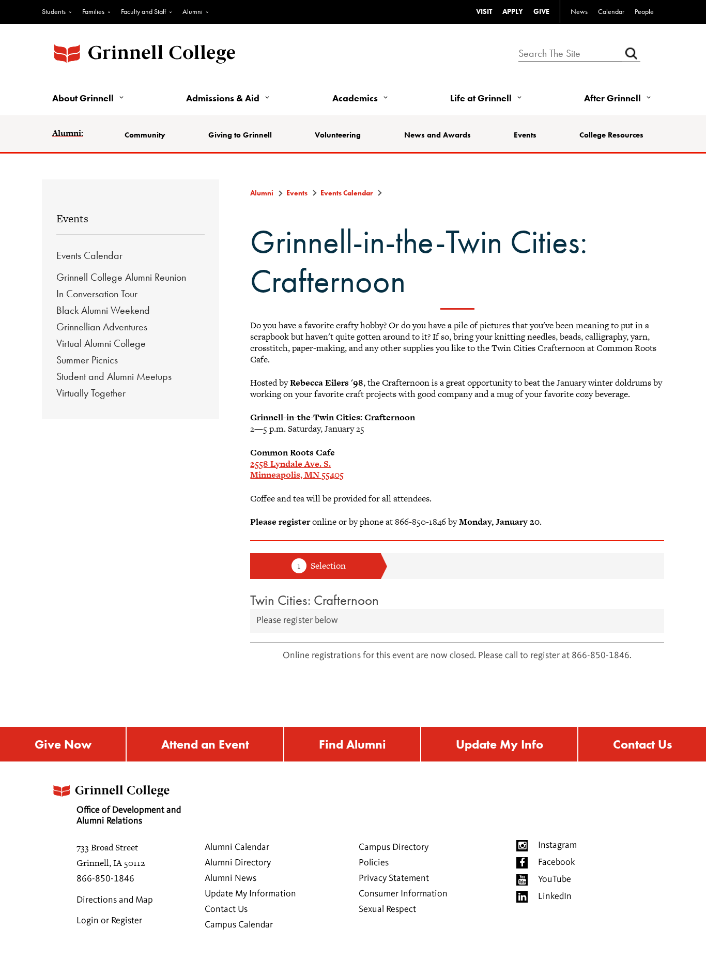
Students (54, 11)
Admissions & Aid (222, 98)
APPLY (512, 11)
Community (145, 135)
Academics (355, 98)
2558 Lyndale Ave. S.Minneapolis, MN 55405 (297, 469)
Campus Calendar (239, 924)
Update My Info (499, 744)
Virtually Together (91, 393)
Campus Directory (393, 847)
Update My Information (250, 893)
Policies (374, 862)
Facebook (556, 862)
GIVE (541, 11)
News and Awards (437, 135)
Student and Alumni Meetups (114, 376)
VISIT (484, 11)
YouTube (554, 879)
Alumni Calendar (237, 847)
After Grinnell (612, 98)
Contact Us (642, 744)
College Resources (611, 135)
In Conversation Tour (96, 293)
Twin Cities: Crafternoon (314, 600)
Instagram (557, 845)
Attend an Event (205, 744)
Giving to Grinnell (240, 135)
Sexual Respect (387, 909)
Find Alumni (352, 744)
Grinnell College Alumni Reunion (121, 277)
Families (93, 11)
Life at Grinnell (481, 98)
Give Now (63, 744)
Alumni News (230, 878)
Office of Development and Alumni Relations (128, 815)
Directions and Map (114, 900)
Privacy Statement (394, 878)
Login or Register (109, 920)
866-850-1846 (105, 878)
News (579, 11)
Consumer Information (403, 893)
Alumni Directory (238, 862)
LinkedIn (555, 896)
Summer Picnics (87, 360)
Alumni (192, 11)
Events (525, 135)
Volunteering (338, 135)
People (644, 11)
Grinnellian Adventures (101, 326)
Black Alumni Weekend (103, 310)
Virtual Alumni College (101, 343)
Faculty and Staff (143, 11)
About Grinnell (83, 98)
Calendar (611, 11)
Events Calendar (89, 255)
